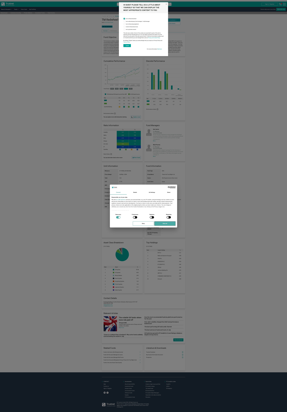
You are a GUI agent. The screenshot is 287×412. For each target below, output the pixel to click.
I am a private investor (131, 29)
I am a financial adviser (131, 18)
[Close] (166, 4)
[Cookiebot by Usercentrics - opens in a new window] (168, 187)
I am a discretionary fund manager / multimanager (138, 21)
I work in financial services (132, 26)
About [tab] (168, 192)
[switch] (135, 217)
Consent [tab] (118, 192)
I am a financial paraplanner (132, 24)
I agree (127, 45)
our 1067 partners (121, 199)
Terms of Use (126, 42)
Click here (159, 49)
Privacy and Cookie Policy (154, 37)
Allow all (165, 223)
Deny (143, 223)
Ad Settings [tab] (152, 192)
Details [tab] (135, 192)
